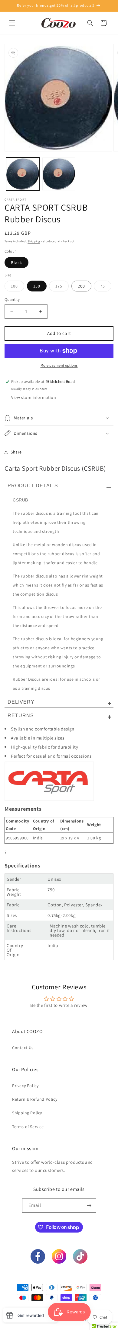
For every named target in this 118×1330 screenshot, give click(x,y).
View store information (33, 397)
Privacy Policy (25, 1085)
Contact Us (23, 1047)
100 (17, 287)
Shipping (34, 241)
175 (62, 287)
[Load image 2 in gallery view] (59, 174)
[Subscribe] (89, 1205)
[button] (12, 23)
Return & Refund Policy (34, 1099)
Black (16, 262)
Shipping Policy (27, 1112)
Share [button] (16, 452)
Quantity (12, 299)
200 (81, 286)
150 (36, 286)
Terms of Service (28, 1126)
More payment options (59, 365)
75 (105, 287)
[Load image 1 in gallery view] (22, 174)
